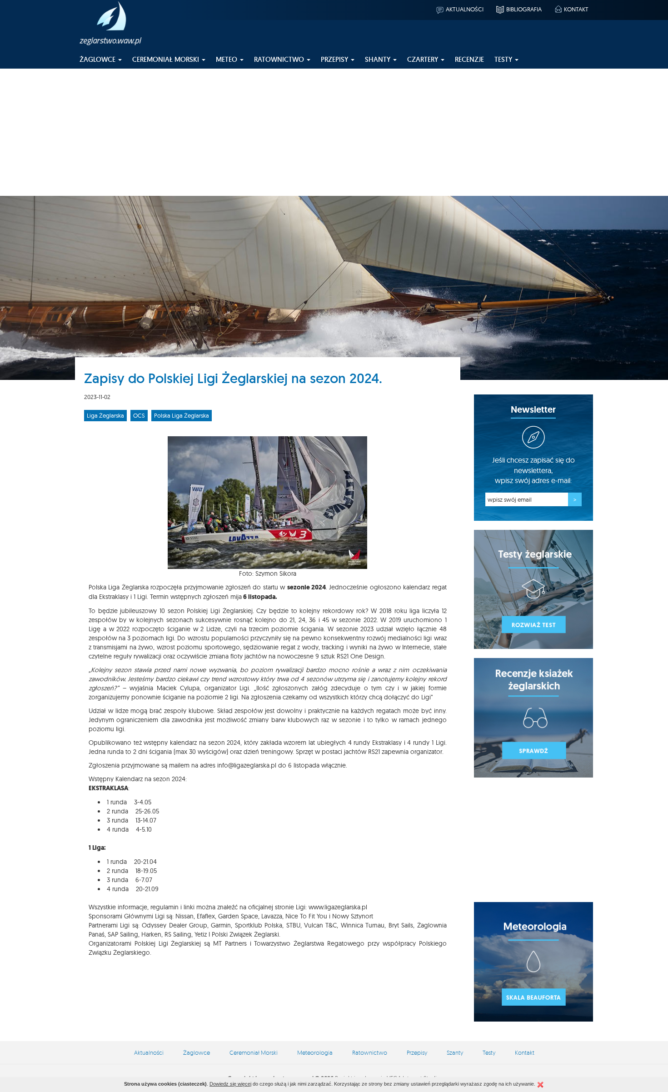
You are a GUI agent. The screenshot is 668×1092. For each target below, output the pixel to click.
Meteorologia (315, 1052)
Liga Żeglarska (105, 415)
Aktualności (465, 9)
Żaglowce (196, 1052)
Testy (489, 1052)
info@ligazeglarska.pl (246, 765)
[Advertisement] (334, 132)
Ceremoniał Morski (253, 1052)
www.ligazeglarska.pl (338, 907)
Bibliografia (524, 9)
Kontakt (576, 9)
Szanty (455, 1052)
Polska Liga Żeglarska (181, 415)
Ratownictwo (369, 1052)
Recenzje (469, 59)
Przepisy (417, 1052)
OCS (139, 415)
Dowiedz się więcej (230, 1084)
